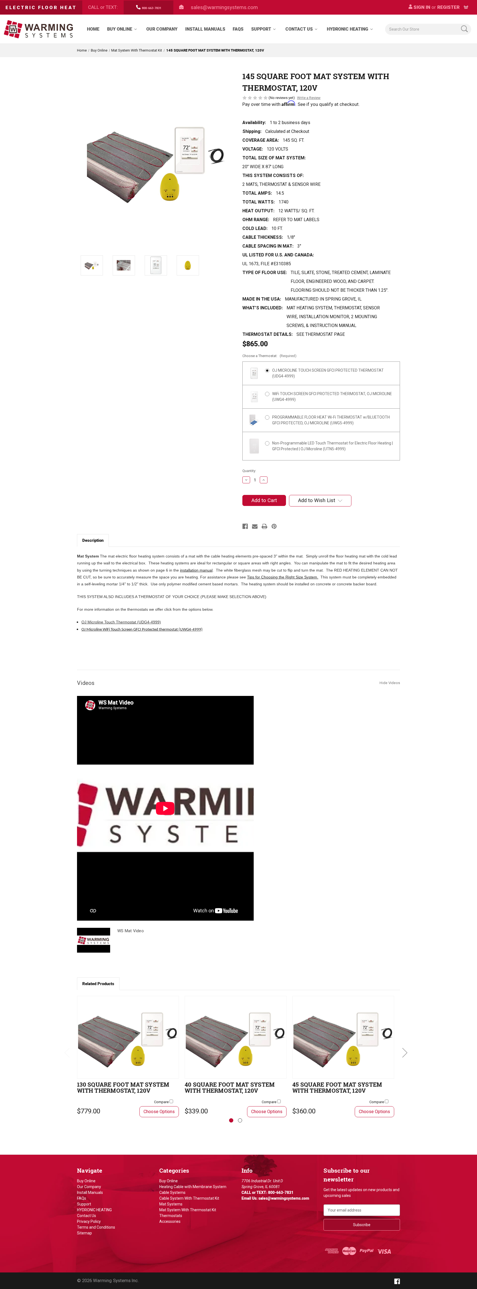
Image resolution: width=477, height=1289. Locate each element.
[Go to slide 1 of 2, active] (231, 1120)
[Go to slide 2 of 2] (240, 1120)
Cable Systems (172, 1192)
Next (404, 1052)
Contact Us (299, 29)
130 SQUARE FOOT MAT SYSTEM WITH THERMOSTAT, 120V (123, 1088)
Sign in (421, 7)
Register (448, 7)
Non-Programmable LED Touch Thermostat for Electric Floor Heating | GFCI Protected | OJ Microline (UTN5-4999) (332, 446)
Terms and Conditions (96, 1227)
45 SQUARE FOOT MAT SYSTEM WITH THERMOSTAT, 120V (337, 1088)
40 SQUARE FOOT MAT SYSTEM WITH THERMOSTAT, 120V (230, 1088)
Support (261, 29)
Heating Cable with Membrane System (192, 1187)
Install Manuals (205, 29)
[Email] (255, 526)
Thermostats (170, 1215)
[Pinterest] (274, 526)
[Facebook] (245, 526)
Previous (66, 1052)
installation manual (196, 570)
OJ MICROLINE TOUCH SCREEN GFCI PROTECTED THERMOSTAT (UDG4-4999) (328, 373)
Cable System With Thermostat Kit (189, 1198)
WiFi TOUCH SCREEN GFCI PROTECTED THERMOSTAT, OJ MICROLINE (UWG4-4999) (332, 397)
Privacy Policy (89, 1221)
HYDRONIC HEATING (347, 29)
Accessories (170, 1221)
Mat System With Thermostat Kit (187, 1210)
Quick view (128, 1037)
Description (93, 540)
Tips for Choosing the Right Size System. (282, 577)
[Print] (264, 526)
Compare (161, 1102)
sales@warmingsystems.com (224, 7)
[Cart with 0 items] (466, 7)
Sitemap (84, 1233)
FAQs (238, 29)
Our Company (161, 29)
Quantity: (249, 471)
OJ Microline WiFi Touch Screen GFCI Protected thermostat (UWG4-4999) (142, 630)
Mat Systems (170, 1204)
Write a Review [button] (308, 98)
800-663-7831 (151, 8)
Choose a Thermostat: (269, 356)
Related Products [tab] (98, 983)
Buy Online (119, 29)
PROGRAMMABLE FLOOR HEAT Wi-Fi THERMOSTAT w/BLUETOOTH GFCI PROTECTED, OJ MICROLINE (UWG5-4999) (331, 420)
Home (93, 29)
